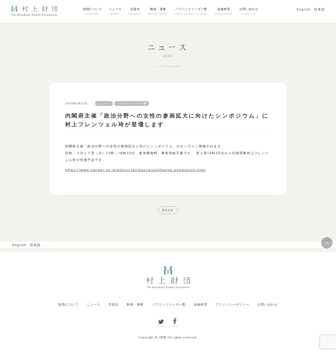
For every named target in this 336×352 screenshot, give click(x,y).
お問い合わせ (248, 9)
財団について (92, 9)
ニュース (115, 9)
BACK (168, 210)
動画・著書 (158, 9)
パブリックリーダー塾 (191, 9)
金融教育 (223, 9)
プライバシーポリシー (232, 304)
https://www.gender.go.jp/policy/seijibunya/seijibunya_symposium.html (135, 170)
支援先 (135, 9)
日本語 (319, 9)
